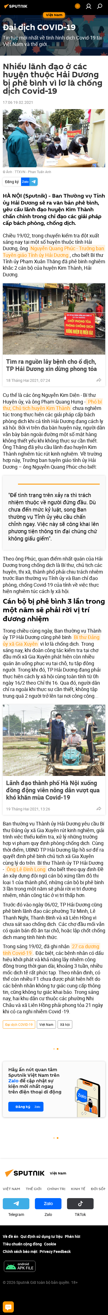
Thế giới (34, 1188)
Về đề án (10, 1236)
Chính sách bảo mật (20, 1251)
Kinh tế (78, 1188)
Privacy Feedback (55, 1251)
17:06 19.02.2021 (18, 102)
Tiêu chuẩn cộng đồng (22, 1244)
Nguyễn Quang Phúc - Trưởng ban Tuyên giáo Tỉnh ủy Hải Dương (54, 251)
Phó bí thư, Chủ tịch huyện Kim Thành (53, 404)
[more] (98, 379)
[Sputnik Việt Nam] (16, 8)
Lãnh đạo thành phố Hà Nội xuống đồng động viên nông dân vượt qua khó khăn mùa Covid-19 (53, 790)
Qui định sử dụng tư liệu (41, 1236)
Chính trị (56, 1188)
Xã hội (65, 1024)
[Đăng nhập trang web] (88, 6)
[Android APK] (19, 1267)
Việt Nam (46, 1024)
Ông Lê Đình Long (26, 869)
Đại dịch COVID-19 (19, 1024)
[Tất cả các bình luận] (8, 1306)
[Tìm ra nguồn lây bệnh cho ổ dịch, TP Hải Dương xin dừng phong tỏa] (54, 319)
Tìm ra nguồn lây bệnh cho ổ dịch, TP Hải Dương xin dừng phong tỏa (51, 365)
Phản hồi (72, 1236)
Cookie (50, 1244)
